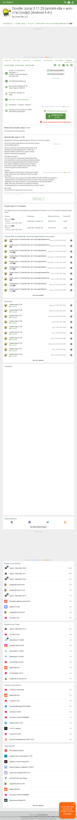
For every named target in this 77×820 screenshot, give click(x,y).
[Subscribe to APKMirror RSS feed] (65, 523)
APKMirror (9, 2)
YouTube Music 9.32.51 (16, 673)
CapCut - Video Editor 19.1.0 (18, 573)
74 (17, 72)
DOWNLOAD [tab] (7, 60)
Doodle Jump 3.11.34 (16, 332)
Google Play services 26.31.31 (18, 678)
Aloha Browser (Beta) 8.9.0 (17, 800)
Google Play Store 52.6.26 (17, 612)
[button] (55, 65)
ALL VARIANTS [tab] (37, 60)
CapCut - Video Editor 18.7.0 (18, 596)
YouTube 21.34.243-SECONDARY (19, 717)
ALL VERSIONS (59, 60)
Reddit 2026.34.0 (15, 695)
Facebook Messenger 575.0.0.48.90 (20, 706)
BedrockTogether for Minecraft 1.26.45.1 (22, 767)
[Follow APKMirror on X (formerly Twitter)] (12, 523)
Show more (37, 199)
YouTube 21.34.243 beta (17, 690)
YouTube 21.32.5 (15, 618)
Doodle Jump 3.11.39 (16, 304)
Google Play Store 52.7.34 (17, 590)
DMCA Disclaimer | (57, 816)
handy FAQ (50, 210)
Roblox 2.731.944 (15, 607)
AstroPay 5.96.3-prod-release (18, 778)
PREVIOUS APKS (48, 60)
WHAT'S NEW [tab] (16, 60)
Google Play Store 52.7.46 (17, 783)
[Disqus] (38, 441)
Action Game (19, 65)
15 (17, 105)
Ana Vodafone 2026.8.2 (17, 750)
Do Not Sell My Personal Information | (40, 816)
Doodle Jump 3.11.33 (16, 337)
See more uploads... (38, 295)
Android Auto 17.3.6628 (17, 640)
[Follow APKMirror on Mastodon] (29, 523)
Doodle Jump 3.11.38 (16, 310)
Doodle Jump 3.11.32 (16, 343)
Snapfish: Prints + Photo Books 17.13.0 (21, 756)
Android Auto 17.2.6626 (17, 651)
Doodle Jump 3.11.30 (16, 354)
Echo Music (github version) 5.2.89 (20, 601)
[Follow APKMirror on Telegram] (47, 523)
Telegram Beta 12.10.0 (16, 723)
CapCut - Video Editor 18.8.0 (18, 568)
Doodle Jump (20, 23)
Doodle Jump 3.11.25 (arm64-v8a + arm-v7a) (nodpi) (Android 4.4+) (29, 272)
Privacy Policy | (24, 816)
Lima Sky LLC (21, 16)
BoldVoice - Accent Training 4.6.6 (19, 761)
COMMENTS (69, 60)
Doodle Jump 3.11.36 (16, 321)
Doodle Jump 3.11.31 (16, 349)
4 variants (14, 306)
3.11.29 (30, 23)
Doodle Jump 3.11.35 (16, 326)
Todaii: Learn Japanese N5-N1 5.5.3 (20, 772)
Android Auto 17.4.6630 (17, 656)
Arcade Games (9, 65)
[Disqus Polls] (38, 392)
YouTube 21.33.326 (15, 712)
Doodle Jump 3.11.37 (16, 315)
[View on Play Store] (63, 65)
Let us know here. (42, 815)
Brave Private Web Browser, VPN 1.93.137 (22, 739)
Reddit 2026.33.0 (15, 667)
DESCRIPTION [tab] (26, 60)
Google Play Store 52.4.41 (17, 584)
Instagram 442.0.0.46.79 (17, 645)
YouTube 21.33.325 (15, 734)
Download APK (57, 116)
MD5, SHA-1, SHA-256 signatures (19, 99)
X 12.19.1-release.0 (15, 728)
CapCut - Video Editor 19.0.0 (18, 579)
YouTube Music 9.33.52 (16, 662)
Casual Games (29, 65)
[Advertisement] (38, 43)
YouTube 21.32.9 (15, 701)
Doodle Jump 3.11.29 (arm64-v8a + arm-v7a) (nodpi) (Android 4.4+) (29, 239)
